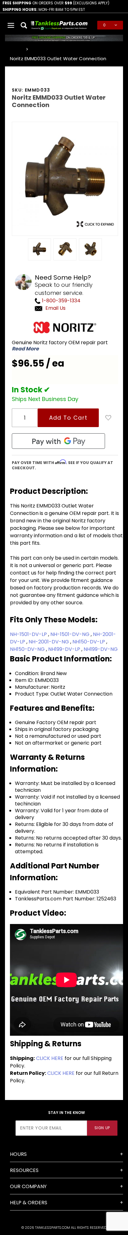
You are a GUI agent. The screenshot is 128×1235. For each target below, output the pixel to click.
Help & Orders (28, 1202)
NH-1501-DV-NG (70, 634)
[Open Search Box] (24, 25)
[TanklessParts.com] (59, 24)
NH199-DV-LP (64, 649)
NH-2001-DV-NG (49, 641)
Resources (24, 1170)
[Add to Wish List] (108, 417)
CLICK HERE (49, 1058)
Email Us (55, 308)
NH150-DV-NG (28, 649)
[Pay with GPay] (58, 441)
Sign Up (102, 1127)
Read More (25, 349)
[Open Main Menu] (11, 25)
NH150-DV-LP (89, 641)
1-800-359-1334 (60, 300)
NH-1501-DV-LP (29, 634)
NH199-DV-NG (101, 649)
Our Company (28, 1186)
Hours (18, 1154)
